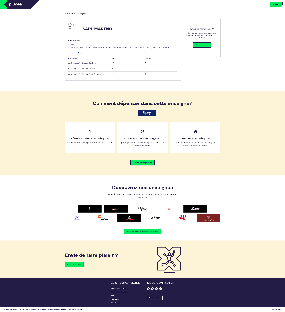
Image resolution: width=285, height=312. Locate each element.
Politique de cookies (75, 310)
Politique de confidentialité (57, 310)
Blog (112, 296)
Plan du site (115, 299)
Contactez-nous (155, 298)
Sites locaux (116, 303)
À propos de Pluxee (118, 288)
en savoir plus (74, 53)
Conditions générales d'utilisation (34, 310)
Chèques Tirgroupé (147, 113)
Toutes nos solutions (119, 292)
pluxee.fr (276, 4)
